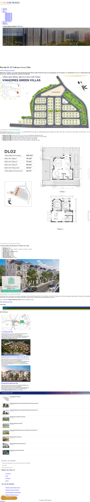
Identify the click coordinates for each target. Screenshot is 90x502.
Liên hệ (6, 480)
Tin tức (6, 476)
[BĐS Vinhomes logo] (10, 6)
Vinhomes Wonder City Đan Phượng (13, 492)
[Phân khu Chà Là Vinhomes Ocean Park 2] (6, 419)
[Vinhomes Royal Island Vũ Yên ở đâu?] (6, 452)
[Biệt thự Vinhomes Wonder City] (6, 439)
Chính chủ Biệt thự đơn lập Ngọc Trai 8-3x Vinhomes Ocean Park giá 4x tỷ (23, 430)
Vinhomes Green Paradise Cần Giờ (12, 487)
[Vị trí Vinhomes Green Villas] (15, 330)
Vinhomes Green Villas (10, 70)
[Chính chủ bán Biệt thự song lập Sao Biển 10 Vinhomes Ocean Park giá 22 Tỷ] (6, 405)
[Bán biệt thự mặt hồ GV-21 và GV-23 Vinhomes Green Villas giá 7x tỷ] (15, 355)
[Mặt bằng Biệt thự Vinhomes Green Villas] (15, 381)
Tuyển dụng (7, 478)
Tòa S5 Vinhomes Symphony (15, 396)
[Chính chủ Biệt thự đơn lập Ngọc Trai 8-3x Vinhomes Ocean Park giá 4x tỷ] (6, 432)
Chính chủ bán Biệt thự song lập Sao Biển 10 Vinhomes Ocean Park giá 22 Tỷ (24, 403)
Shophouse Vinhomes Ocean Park (16, 423)
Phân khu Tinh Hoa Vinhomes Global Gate (18, 443)
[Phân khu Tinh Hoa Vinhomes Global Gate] (6, 445)
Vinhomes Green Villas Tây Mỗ (17, 131)
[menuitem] (46, 8)
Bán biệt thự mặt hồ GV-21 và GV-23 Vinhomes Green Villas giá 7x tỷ (15, 356)
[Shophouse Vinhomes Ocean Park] (6, 425)
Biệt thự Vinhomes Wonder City (16, 436)
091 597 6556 (8, 497)
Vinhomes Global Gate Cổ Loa (11, 494)
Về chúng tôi (8, 473)
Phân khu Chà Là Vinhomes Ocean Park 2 (17, 416)
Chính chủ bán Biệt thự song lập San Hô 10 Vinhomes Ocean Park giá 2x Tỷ (24, 409)
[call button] (3, 497)
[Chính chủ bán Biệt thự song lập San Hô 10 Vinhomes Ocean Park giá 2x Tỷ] (6, 412)
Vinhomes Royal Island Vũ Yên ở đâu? (17, 450)
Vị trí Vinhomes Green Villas (7, 331)
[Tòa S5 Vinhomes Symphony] (6, 398)
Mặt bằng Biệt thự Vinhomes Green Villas (9, 383)
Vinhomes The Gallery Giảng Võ (12, 490)
